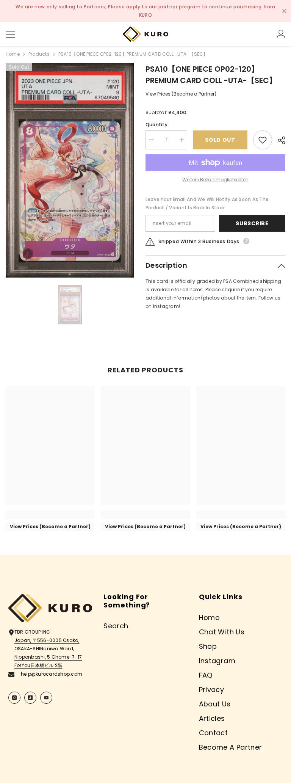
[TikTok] (30, 698)
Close (284, 11)
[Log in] (281, 34)
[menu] (10, 34)
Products (39, 54)
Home (13, 54)
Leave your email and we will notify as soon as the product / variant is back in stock (207, 203)
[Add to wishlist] (262, 139)
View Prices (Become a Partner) (181, 94)
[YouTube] (46, 698)
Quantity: (157, 124)
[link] (50, 514)
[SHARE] (278, 140)
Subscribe (252, 223)
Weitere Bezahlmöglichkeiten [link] (215, 179)
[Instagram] (14, 698)
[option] (70, 170)
